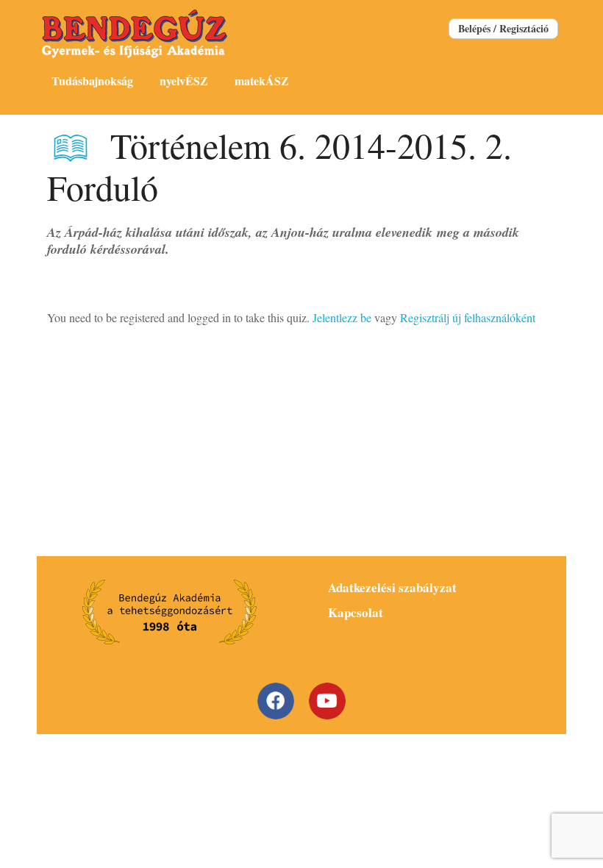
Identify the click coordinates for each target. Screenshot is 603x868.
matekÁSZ (262, 80)
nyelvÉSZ (184, 80)
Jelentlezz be (342, 317)
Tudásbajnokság (92, 80)
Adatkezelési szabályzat (392, 587)
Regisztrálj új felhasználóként (467, 317)
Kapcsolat (355, 612)
